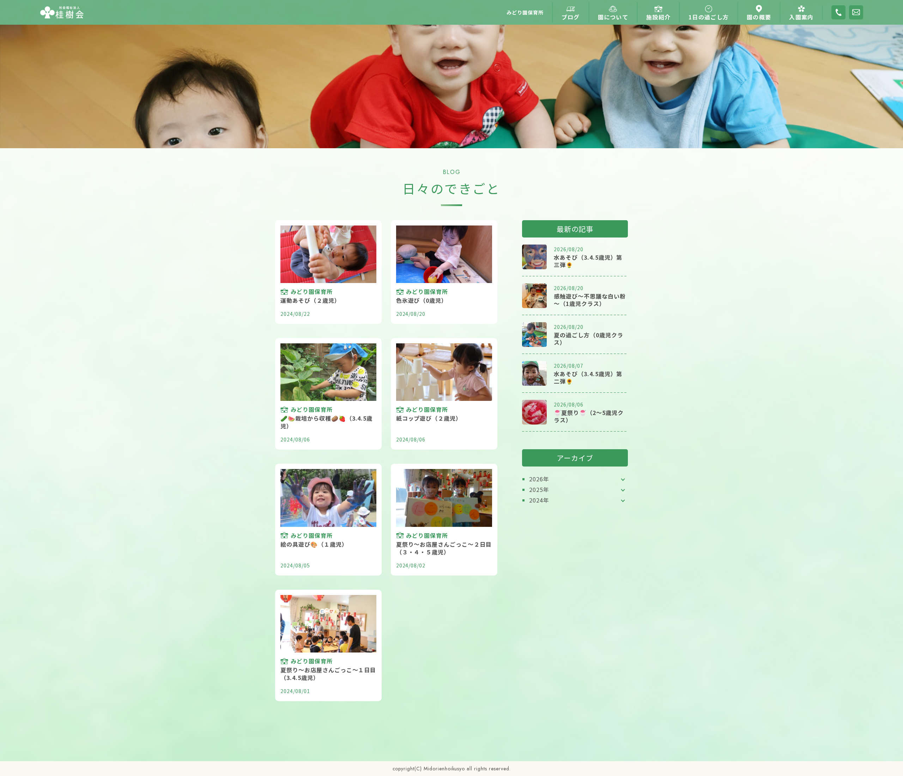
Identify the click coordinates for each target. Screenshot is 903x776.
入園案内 (801, 17)
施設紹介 (658, 17)
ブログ (571, 17)
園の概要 (759, 17)
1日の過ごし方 (709, 17)
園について (613, 17)
